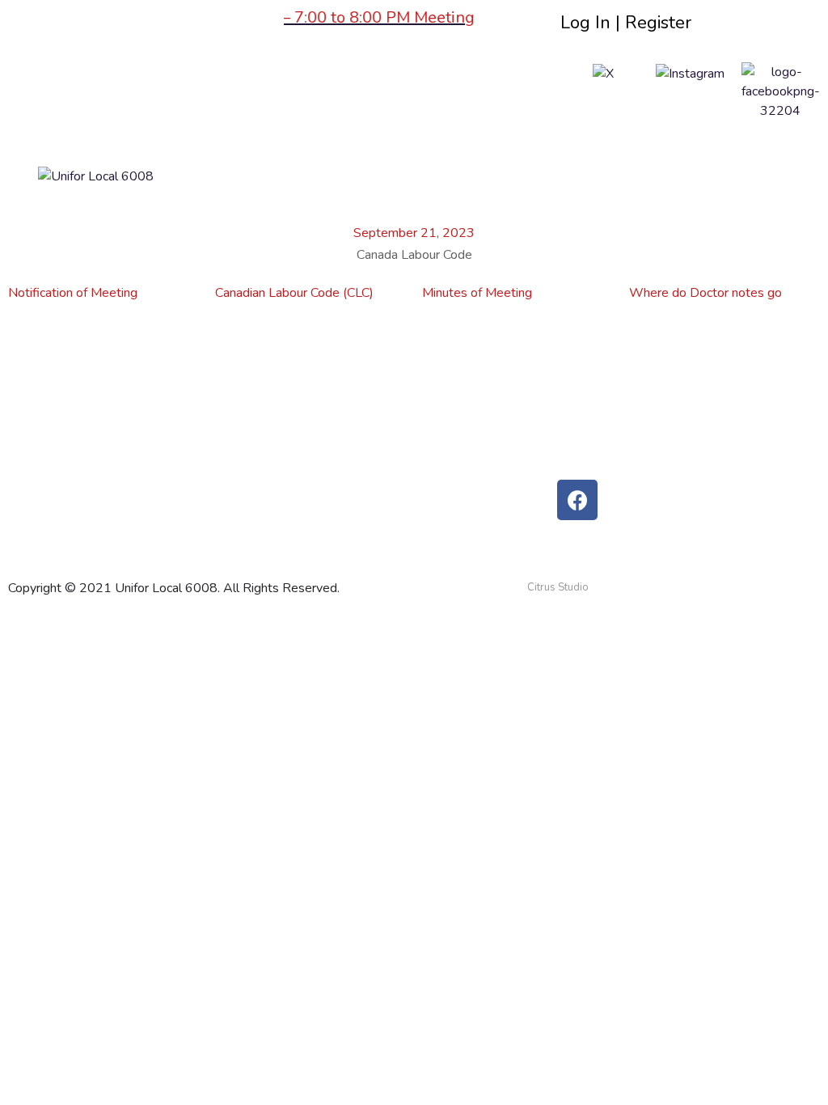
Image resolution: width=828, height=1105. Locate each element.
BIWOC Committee (83, 536)
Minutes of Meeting (477, 293)
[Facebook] (577, 500)
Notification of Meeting (72, 293)
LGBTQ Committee (81, 454)
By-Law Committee (83, 509)
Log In (585, 23)
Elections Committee (87, 481)
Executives (330, 399)
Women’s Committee (88, 399)
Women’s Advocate (355, 371)
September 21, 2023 (414, 233)
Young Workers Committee (104, 371)
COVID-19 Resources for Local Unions (408, 454)
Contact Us (330, 426)
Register (658, 23)
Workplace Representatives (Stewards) (411, 481)
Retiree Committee (82, 426)
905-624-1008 (616, 371)
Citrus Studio (558, 587)
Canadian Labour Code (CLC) (294, 293)
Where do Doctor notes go (705, 293)
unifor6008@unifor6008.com (652, 399)
